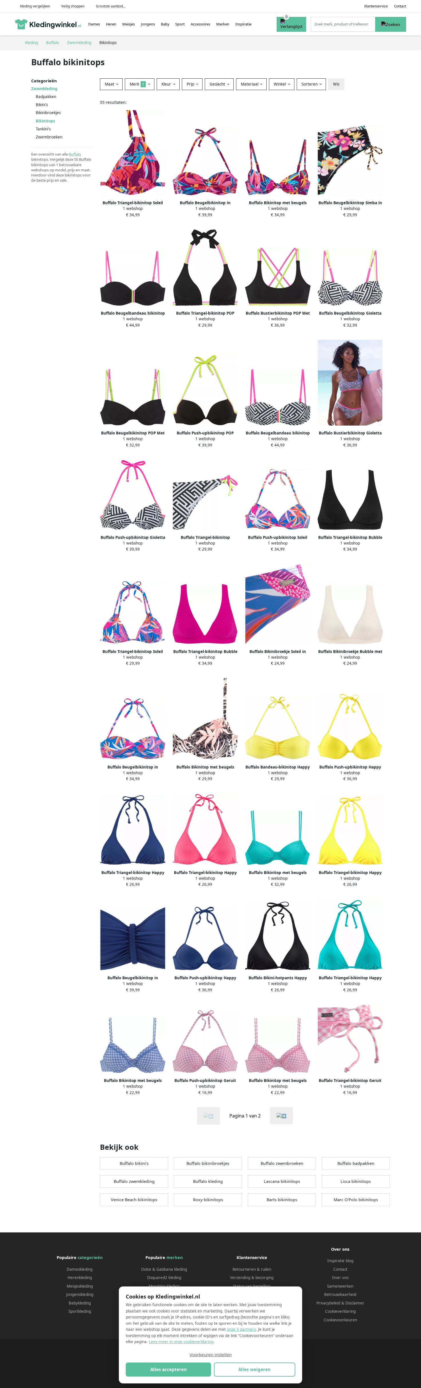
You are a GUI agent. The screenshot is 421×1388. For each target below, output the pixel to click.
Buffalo (75, 154)
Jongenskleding (79, 1294)
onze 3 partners (241, 1329)
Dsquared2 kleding (164, 1277)
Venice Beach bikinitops (134, 1199)
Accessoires (200, 24)
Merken (222, 24)
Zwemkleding (44, 88)
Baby (165, 24)
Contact (400, 6)
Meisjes (128, 24)
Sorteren (310, 84)
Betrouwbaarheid (340, 1294)
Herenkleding (80, 1277)
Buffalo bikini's (134, 1163)
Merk (137, 84)
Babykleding (80, 1303)
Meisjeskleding (80, 1286)
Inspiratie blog (340, 1260)
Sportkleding (79, 1311)
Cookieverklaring (340, 1311)
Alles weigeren (254, 1369)
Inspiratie (243, 24)
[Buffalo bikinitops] (281, 1115)
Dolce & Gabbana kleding (164, 1269)
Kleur (167, 84)
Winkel (280, 84)
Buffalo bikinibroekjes (207, 1163)
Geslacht (218, 84)
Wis (336, 84)
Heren (111, 24)
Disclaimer (354, 1303)
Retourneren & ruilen (252, 1269)
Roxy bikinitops (208, 1199)
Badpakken (46, 96)
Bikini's (42, 104)
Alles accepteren (168, 1369)
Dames (94, 24)
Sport (180, 24)
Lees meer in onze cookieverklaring (181, 1341)
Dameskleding (80, 1269)
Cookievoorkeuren (340, 1320)
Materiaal (250, 84)
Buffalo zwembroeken (282, 1163)
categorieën (90, 1257)
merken (174, 1257)
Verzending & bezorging (252, 1277)
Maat (110, 84)
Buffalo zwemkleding (134, 1181)
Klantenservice (376, 6)
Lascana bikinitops (282, 1181)
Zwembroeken (49, 137)
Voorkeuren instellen (211, 1354)
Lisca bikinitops (356, 1181)
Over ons (340, 1277)
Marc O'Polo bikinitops (356, 1199)
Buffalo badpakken (355, 1163)
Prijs (191, 84)
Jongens (148, 24)
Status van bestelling (251, 1286)
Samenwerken (340, 1286)
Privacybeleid (328, 1303)
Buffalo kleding (208, 1181)
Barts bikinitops (282, 1199)
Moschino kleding (164, 1286)
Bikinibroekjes (48, 112)
